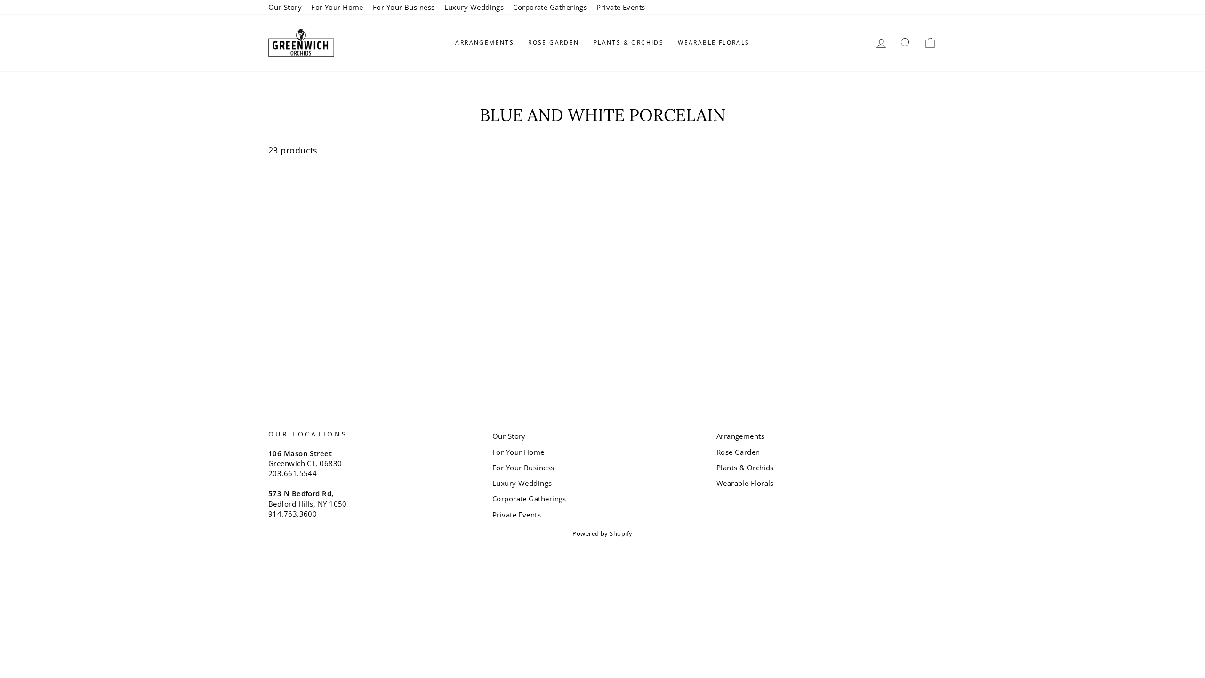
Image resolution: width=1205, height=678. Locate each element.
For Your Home (337, 7)
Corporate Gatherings (550, 7)
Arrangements (484, 43)
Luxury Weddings (474, 7)
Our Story (285, 7)
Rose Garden (553, 43)
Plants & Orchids (629, 43)
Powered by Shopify (602, 534)
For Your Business (404, 7)
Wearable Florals (713, 43)
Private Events (620, 7)
